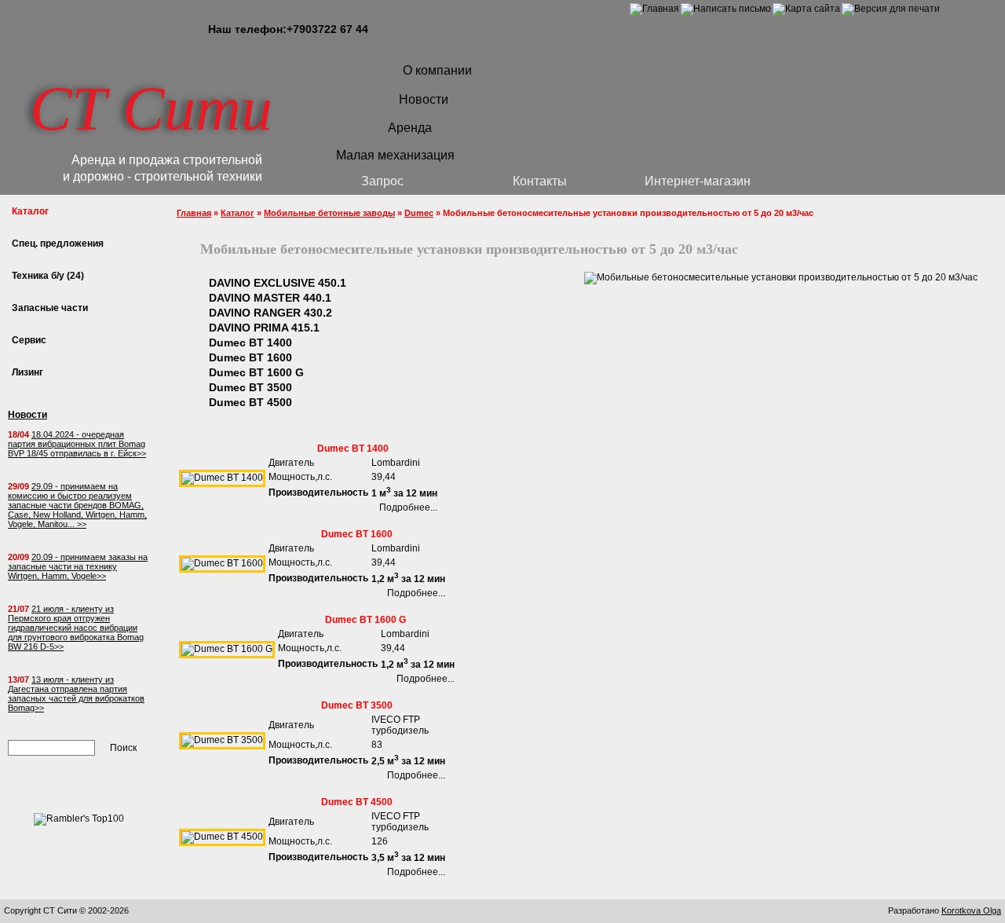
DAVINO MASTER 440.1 (270, 297)
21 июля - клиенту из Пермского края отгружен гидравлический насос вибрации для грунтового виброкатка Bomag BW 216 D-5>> (76, 627)
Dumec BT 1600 (250, 357)
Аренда (410, 127)
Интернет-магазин (698, 181)
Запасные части (50, 307)
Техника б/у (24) (48, 275)
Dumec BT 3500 (250, 387)
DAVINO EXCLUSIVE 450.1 (277, 283)
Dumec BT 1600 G (256, 372)
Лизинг (27, 372)
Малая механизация (395, 155)
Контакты (540, 181)
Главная (194, 213)
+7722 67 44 (327, 29)
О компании (437, 70)
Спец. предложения (58, 243)
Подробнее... (408, 507)
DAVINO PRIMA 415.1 (264, 327)
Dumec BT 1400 (250, 342)
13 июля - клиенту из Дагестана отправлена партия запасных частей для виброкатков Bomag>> (76, 693)
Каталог (237, 213)
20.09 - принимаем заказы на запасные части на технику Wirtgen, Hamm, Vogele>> (78, 566)
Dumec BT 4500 (250, 402)
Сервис (29, 340)
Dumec (418, 213)
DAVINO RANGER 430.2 (270, 312)
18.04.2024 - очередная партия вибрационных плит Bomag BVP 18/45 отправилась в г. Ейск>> (77, 444)
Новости (423, 99)
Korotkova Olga (971, 910)
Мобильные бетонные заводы (329, 213)
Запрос (382, 181)
